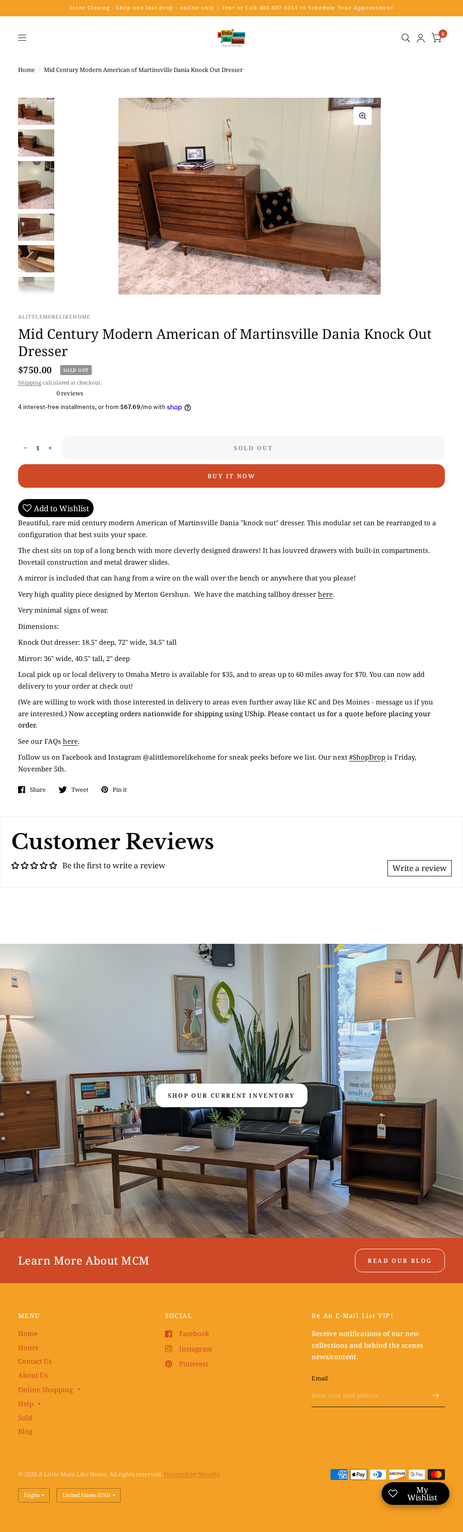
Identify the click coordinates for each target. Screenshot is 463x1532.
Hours (28, 1347)
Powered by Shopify (191, 1474)
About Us (33, 1375)
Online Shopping (45, 1389)
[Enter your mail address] (436, 1395)
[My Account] (420, 38)
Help (25, 1403)
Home (26, 70)
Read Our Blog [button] (400, 1260)
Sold (25, 1417)
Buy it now (232, 476)
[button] (231, 1095)
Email (320, 1378)
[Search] (405, 38)
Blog (25, 1431)
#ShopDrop (367, 756)
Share (38, 789)
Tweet (80, 789)
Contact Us (35, 1360)
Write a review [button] (419, 868)
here (325, 594)
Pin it (120, 789)
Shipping (29, 382)
